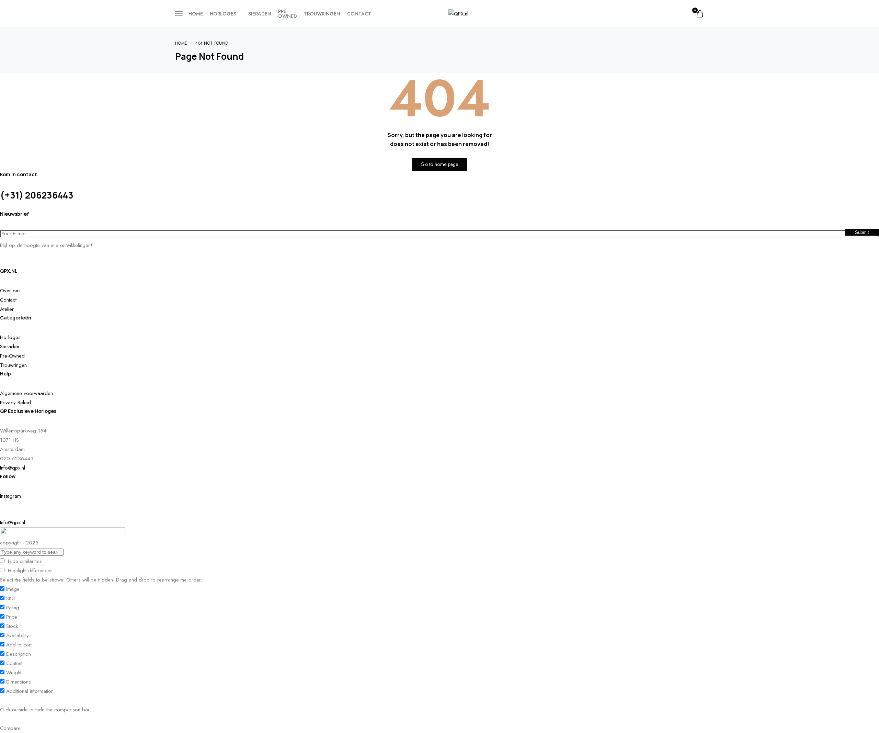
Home (196, 13)
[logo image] (458, 13)
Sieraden (259, 13)
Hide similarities (24, 561)
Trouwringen (322, 13)
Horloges (223, 13)
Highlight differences (29, 570)
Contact (359, 13)
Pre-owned (287, 14)
